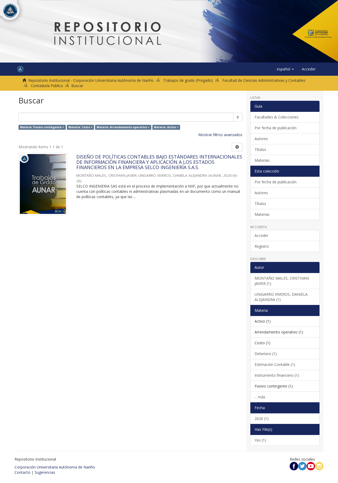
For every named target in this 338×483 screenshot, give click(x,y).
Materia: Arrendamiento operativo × (123, 127)
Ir (238, 116)
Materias (262, 160)
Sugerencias (45, 472)
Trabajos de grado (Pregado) (188, 80)
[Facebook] (294, 465)
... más (260, 396)
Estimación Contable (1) (275, 364)
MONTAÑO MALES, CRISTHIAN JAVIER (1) (282, 281)
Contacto (22, 472)
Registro (262, 246)
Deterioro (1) (266, 353)
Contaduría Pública (47, 85)
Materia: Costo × (80, 127)
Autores (261, 138)
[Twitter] (302, 465)
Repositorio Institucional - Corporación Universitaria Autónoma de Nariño (91, 80)
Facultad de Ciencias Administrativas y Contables (264, 80)
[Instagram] (319, 465)
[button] (285, 69)
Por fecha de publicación (276, 127)
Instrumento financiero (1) (277, 375)
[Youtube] (311, 465)
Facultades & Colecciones (277, 116)
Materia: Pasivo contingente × (42, 127)
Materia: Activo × (166, 127)
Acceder (261, 235)
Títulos (260, 149)
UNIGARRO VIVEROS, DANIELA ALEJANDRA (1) (281, 297)
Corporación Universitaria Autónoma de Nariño (55, 467)
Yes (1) (260, 440)
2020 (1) (262, 418)
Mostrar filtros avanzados (220, 134)
